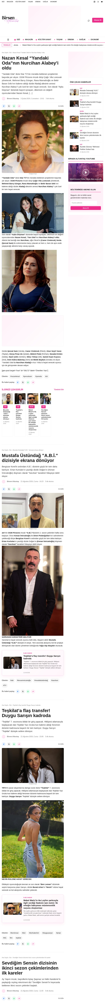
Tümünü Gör (59, 389)
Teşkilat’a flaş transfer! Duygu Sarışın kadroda (19, 414)
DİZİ (3, 1)
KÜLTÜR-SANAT (20, 1)
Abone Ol (97, 20)
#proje (58, 933)
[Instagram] (94, 2)
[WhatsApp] (14, 106)
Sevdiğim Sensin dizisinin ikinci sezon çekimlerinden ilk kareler (46, 414)
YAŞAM (30, 1)
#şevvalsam (27, 376)
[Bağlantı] (19, 106)
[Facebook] (4, 106)
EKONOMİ (53, 1)
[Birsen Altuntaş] (10, 20)
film (11, 938)
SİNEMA (37, 1)
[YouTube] (101, 2)
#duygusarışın (47, 933)
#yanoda (38, 376)
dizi (46, 376)
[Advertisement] (54, 20)
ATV (4, 685)
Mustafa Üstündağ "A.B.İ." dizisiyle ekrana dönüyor (6, 414)
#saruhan (54, 680)
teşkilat (18, 938)
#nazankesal (15, 376)
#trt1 (4, 938)
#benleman (14, 933)
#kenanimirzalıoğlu (24, 680)
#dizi (24, 933)
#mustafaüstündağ (41, 680)
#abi (12, 680)
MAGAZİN (10, 1)
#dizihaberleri (34, 933)
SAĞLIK (45, 1)
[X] (98, 2)
